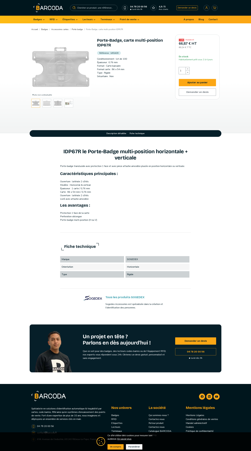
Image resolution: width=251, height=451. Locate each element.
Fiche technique (137, 133)
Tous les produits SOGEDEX (125, 297)
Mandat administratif (196, 423)
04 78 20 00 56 (196, 351)
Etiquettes (116, 423)
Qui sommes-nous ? (159, 415)
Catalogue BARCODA (160, 431)
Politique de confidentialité (200, 431)
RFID (113, 419)
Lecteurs (115, 427)
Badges (115, 415)
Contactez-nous (157, 419)
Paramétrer (134, 447)
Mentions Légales (195, 415)
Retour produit (156, 423)
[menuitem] (39, 19)
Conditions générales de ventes (202, 419)
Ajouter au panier (197, 82)
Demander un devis (187, 8)
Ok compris (115, 447)
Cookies (190, 427)
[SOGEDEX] (93, 298)
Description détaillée (116, 133)
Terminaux (116, 431)
